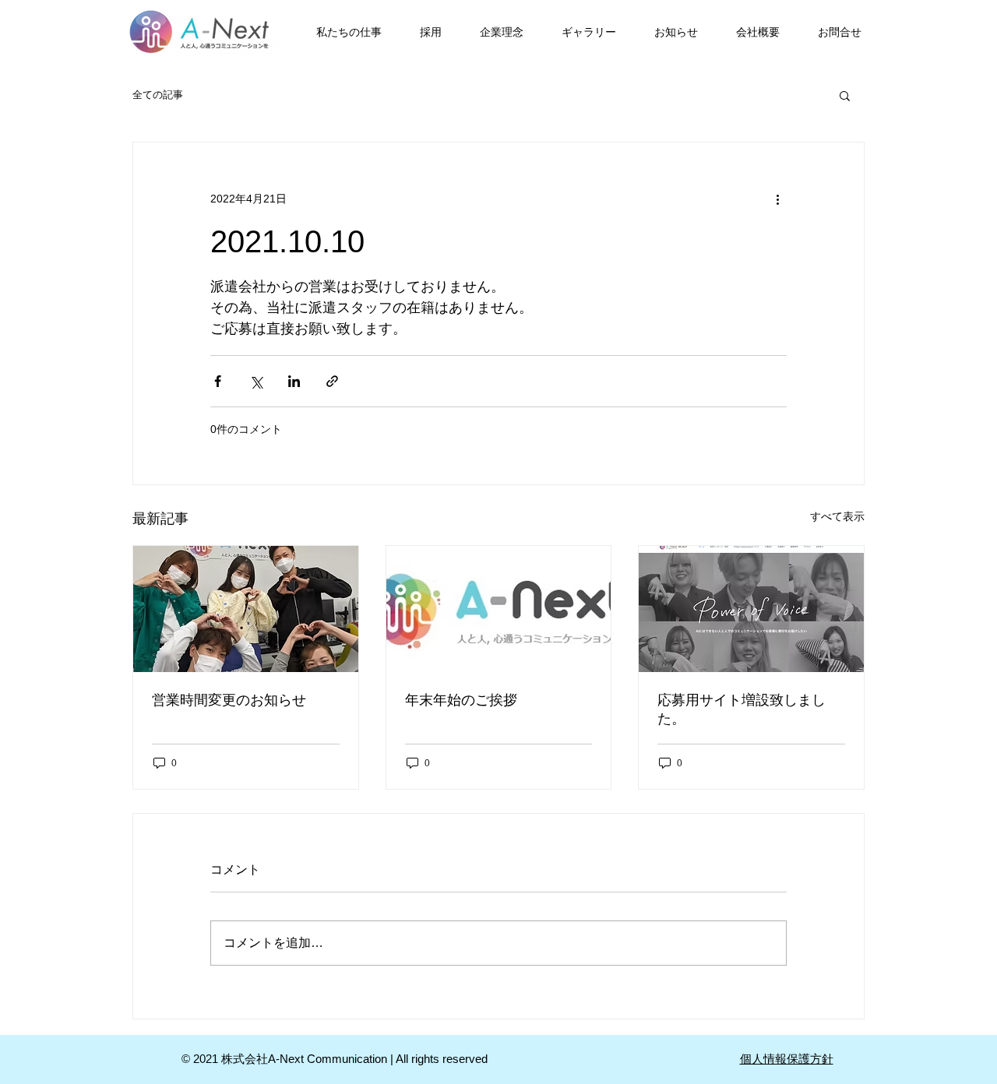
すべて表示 (837, 516)
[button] (844, 95)
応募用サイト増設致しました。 (741, 709)
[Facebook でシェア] (217, 381)
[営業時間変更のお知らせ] (245, 609)
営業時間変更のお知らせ (229, 700)
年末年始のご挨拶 (461, 700)
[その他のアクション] (777, 198)
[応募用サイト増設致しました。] (751, 609)
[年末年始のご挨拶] (498, 609)
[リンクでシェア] (332, 381)
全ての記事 (157, 94)
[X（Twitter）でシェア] (255, 381)
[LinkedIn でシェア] (294, 381)
